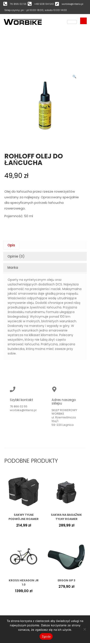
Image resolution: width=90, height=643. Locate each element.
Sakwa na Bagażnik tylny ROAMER (66, 517)
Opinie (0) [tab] (16, 256)
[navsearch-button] (83, 21)
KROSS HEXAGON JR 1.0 (24, 582)
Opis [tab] (11, 245)
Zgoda (46, 636)
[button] (75, 75)
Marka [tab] (12, 267)
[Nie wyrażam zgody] (84, 629)
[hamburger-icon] (72, 22)
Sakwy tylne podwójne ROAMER (24, 517)
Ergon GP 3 (66, 580)
